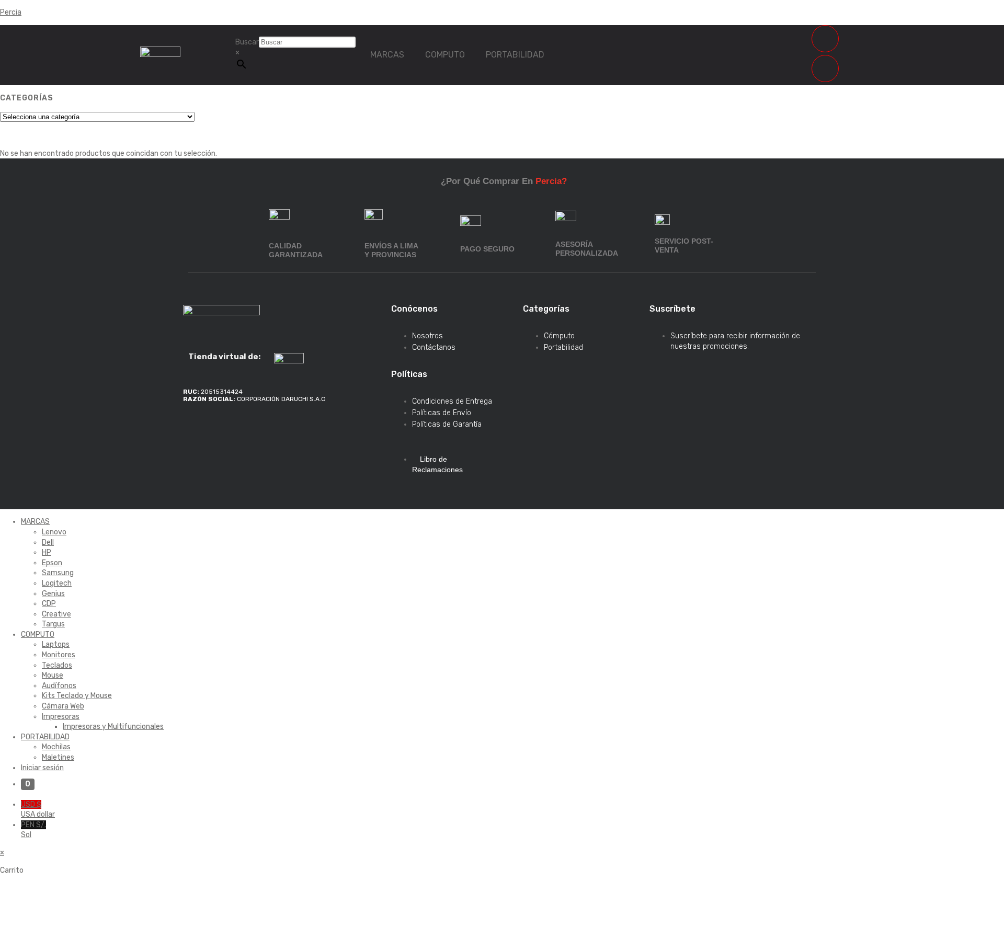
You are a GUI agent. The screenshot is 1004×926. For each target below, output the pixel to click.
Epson (52, 562)
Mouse (52, 675)
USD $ (38, 809)
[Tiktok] (196, 429)
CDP (49, 603)
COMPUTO (445, 55)
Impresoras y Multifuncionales (113, 726)
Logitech (57, 583)
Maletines (58, 757)
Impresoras (60, 716)
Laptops (56, 644)
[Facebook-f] (230, 429)
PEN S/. (33, 830)
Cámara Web (63, 706)
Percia (10, 12)
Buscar (247, 42)
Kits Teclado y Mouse (77, 695)
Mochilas (56, 746)
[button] (389, 55)
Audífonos (59, 685)
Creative (56, 614)
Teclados (57, 665)
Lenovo (54, 532)
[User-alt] (825, 68)
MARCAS (387, 55)
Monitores (58, 654)
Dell (48, 542)
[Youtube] (298, 429)
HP (46, 552)
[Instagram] (264, 429)
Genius (53, 593)
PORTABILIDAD (515, 55)
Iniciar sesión (42, 767)
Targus (53, 624)
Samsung (58, 572)
